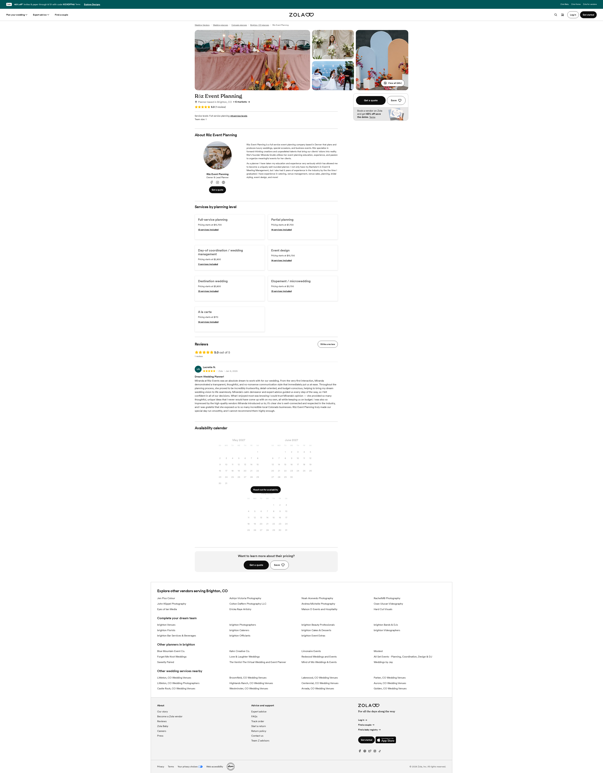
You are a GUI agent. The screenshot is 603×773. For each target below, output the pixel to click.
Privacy (160, 766)
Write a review (327, 344)
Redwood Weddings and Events (319, 656)
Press (160, 735)
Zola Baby (564, 4)
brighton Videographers (387, 630)
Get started (366, 740)
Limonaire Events (311, 651)
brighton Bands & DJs (386, 624)
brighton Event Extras (313, 635)
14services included (281, 229)
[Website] (223, 182)
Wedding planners (220, 25)
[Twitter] (369, 751)
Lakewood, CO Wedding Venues (320, 677)
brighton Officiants (239, 635)
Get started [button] (588, 14)
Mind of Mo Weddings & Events (319, 662)
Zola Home (576, 4)
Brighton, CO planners (259, 25)
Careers (161, 731)
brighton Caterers (239, 630)
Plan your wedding (15, 14)
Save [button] (277, 564)
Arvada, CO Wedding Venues (318, 688)
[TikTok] (379, 751)
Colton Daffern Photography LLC (247, 603)
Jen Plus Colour (166, 598)
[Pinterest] (364, 751)
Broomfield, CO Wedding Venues (247, 677)
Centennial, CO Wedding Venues (320, 683)
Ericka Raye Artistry (240, 609)
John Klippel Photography (171, 603)
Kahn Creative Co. (239, 651)
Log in (361, 720)
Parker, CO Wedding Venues (390, 677)
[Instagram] (217, 182)
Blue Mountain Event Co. (171, 651)
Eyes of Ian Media (167, 609)
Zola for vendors (590, 4)
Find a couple (61, 14)
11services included (208, 264)
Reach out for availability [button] (265, 489)
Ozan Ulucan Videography (388, 603)
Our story (162, 711)
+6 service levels (238, 116)
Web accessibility (214, 766)
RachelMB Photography (387, 598)
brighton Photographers (242, 624)
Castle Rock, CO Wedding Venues (176, 688)
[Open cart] (562, 14)
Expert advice (40, 14)
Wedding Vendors (202, 25)
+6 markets (240, 101)
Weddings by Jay (383, 662)
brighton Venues (166, 624)
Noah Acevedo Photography (317, 598)
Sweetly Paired (165, 662)
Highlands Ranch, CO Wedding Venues (251, 683)
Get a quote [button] (217, 190)
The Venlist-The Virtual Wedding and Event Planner (257, 662)
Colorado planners (239, 25)
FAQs (254, 716)
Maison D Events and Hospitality (319, 609)
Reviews (162, 721)
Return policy (258, 731)
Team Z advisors (260, 740)
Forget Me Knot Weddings (172, 656)
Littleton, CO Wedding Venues (174, 677)
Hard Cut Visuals (383, 609)
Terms (77, 4)
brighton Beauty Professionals (318, 624)
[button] (393, 83)
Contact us (257, 735)
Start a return (258, 726)
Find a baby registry (368, 729)
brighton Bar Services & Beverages (176, 635)
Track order (257, 721)
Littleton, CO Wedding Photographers (178, 683)
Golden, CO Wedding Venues (390, 688)
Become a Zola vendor (169, 716)
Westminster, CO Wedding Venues (248, 688)
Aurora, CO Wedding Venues (390, 683)
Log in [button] (573, 14)
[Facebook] (211, 182)
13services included (208, 229)
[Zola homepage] (301, 15)
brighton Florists (166, 630)
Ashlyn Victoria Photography (245, 598)
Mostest (378, 651)
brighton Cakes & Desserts (316, 630)
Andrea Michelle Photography (318, 603)
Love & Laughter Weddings (244, 656)
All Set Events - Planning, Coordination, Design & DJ (403, 656)
